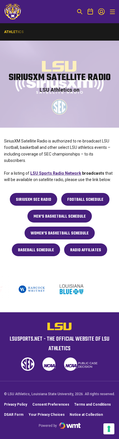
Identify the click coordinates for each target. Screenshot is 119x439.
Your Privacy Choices (47, 415)
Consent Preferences (50, 404)
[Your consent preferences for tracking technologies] (108, 428)
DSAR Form (13, 415)
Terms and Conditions (92, 404)
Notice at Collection (86, 415)
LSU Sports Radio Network (55, 173)
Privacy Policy (15, 404)
